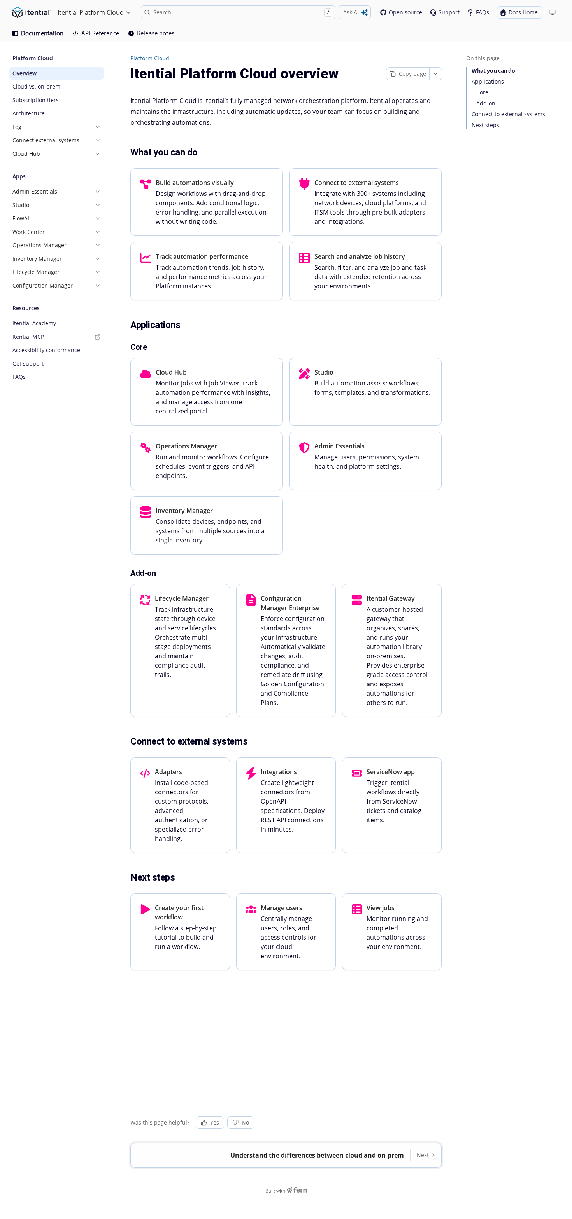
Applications (488, 81)
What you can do (493, 70)
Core (482, 92)
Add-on (485, 103)
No (245, 1122)
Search (241, 12)
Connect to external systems (508, 114)
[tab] (38, 33)
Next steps (485, 125)
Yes (214, 1122)
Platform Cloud (149, 58)
